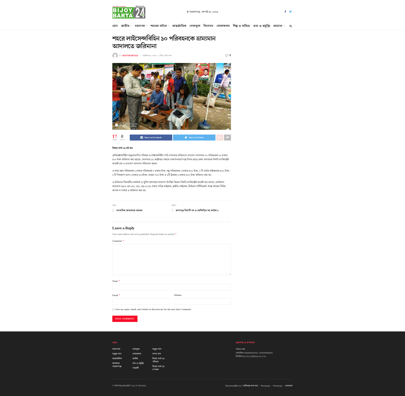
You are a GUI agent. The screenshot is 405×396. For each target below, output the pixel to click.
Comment (118, 241)
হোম (115, 26)
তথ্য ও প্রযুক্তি (261, 26)
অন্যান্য (277, 26)
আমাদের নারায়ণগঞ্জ (116, 365)
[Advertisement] (265, 64)
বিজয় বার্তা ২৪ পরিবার (158, 360)
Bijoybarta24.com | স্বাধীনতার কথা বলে (241, 385)
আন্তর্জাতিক (179, 26)
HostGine (142, 385)
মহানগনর (116, 349)
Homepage (265, 385)
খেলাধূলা (195, 26)
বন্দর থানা (156, 353)
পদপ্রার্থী (135, 368)
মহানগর (140, 26)
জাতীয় (125, 26)
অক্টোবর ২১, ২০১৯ (149, 55)
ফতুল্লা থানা (116, 353)
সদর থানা (168, 55)
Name (116, 281)
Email (116, 295)
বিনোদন (208, 26)
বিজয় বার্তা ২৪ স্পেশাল (158, 368)
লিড (161, 55)
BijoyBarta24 (124, 385)
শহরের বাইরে (158, 26)
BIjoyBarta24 (130, 55)
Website (177, 295)
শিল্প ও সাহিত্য (241, 26)
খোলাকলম (223, 26)
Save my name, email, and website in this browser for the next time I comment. (153, 309)
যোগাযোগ (289, 385)
